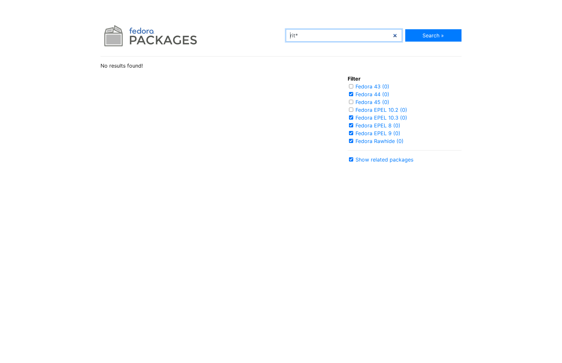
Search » (433, 35)
